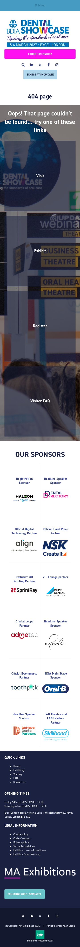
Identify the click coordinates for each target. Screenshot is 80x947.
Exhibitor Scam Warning (26, 854)
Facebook (48, 65)
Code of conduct (22, 838)
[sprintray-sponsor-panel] (24, 592)
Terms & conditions (24, 846)
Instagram (57, 65)
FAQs (16, 778)
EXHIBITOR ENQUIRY (40, 54)
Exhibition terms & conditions (29, 850)
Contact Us (19, 782)
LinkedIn (32, 65)
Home (16, 766)
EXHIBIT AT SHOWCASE (40, 74)
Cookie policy (20, 834)
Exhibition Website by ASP (40, 940)
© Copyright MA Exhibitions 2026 (22, 926)
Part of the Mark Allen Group (60, 926)
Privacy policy (21, 842)
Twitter (40, 65)
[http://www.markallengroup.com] (40, 878)
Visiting (17, 774)
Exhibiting (18, 770)
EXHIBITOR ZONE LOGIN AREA (24, 894)
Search (23, 65)
